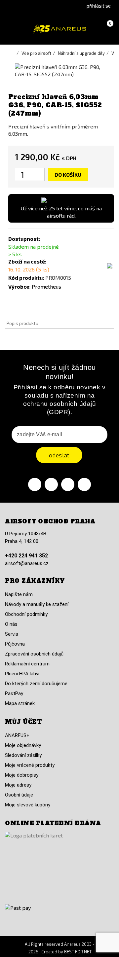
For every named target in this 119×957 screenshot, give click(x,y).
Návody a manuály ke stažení (36, 604)
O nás (11, 624)
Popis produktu (22, 323)
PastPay (14, 693)
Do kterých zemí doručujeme (36, 684)
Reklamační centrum (27, 664)
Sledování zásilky (23, 755)
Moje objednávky (23, 745)
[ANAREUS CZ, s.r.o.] (59, 29)
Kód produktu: (26, 277)
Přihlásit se (99, 6)
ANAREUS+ (17, 735)
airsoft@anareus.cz (27, 563)
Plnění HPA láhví (22, 674)
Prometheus (46, 286)
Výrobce (18, 286)
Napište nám (19, 594)
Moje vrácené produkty (30, 765)
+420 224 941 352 (26, 555)
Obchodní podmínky (26, 614)
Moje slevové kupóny (27, 805)
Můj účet (23, 722)
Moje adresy (18, 785)
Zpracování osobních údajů (34, 654)
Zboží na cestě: (27, 261)
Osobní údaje (19, 795)
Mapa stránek (20, 703)
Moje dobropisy (21, 775)
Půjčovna (15, 644)
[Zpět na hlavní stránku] (13, 53)
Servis (11, 634)
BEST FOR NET (78, 951)
